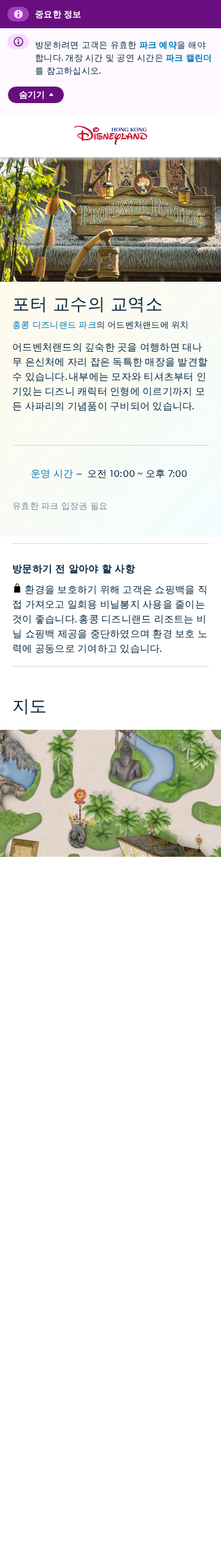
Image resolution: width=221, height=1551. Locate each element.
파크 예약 (158, 45)
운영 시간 (53, 474)
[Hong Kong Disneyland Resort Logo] (110, 135)
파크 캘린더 (189, 58)
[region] (35, 95)
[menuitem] (51, 94)
